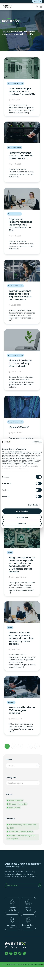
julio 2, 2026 (15, 100)
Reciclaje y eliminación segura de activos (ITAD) (21, 837)
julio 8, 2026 (15, 650)
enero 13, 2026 (16, 719)
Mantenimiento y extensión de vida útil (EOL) (21, 826)
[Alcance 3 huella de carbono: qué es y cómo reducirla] (22, 340)
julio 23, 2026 (16, 305)
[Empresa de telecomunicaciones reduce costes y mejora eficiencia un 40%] (22, 199)
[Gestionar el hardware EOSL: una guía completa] (22, 687)
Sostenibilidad (14, 808)
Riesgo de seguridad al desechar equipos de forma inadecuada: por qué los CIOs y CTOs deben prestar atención (22, 564)
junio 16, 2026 (16, 164)
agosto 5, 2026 (17, 433)
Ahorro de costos (16, 800)
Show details (33, 505)
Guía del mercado (15, 83)
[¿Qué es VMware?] (22, 407)
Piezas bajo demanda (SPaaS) (21, 832)
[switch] (39, 483)
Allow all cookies (22, 511)
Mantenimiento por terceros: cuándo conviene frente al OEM (22, 91)
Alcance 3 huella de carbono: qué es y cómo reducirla (20, 363)
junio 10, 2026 (16, 372)
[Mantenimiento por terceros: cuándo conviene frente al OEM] (22, 68)
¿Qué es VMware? (19, 427)
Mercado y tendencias (18, 804)
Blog (10, 552)
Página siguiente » (37, 746)
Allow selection (22, 517)
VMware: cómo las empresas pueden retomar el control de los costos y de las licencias (21, 638)
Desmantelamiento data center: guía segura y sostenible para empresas (20, 295)
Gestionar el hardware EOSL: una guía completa (22, 710)
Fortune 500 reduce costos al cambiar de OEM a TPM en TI (21, 155)
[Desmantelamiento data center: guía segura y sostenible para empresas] (22, 271)
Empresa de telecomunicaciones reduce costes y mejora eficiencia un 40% (20, 224)
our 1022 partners (15, 452)
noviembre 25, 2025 (18, 577)
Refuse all (22, 524)
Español (36, 1)
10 (30, 746)
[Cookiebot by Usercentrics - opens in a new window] (32, 442)
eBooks (11, 702)
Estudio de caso (14, 147)
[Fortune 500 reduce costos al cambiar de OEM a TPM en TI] (22, 132)
